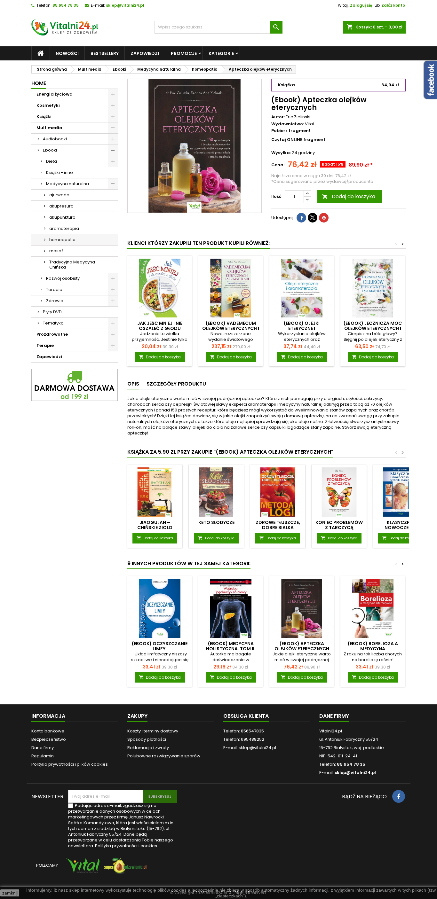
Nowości (67, 53)
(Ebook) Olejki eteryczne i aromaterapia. (301, 328)
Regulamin (42, 756)
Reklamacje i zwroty (148, 748)
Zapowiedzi (145, 53)
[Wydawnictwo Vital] (81, 869)
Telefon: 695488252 (243, 739)
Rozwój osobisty (63, 278)
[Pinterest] (324, 218)
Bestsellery (105, 53)
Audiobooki (55, 139)
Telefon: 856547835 (243, 731)
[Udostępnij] (301, 218)
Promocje (184, 53)
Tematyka (53, 323)
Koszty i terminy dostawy (152, 731)
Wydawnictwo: (287, 124)
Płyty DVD (52, 312)
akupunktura (62, 217)
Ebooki (50, 150)
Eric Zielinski (298, 117)
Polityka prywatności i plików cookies (69, 764)
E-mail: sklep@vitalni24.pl (249, 748)
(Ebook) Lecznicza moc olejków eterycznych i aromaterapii (373, 328)
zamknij (10, 892)
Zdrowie (54, 301)
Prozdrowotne (52, 334)
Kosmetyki (48, 105)
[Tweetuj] (312, 218)
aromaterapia (64, 228)
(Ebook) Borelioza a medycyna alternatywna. (373, 648)
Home (38, 83)
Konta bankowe (47, 731)
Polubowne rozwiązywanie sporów (163, 756)
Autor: (278, 117)
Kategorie (221, 53)
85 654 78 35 (65, 5)
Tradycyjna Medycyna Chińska (72, 264)
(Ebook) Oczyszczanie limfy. (159, 646)
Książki (44, 116)
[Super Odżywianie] (124, 869)
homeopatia (62, 240)
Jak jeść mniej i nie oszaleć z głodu (159, 326)
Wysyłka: (281, 153)
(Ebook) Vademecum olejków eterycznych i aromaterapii (230, 328)
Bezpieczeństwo (48, 739)
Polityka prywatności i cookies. (126, 846)
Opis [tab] (133, 383)
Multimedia (49, 128)
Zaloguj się (361, 5)
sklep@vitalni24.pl (125, 5)
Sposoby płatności (146, 739)
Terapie (54, 289)
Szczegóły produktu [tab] (176, 383)
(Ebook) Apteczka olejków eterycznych (301, 646)
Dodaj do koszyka (348, 196)
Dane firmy (42, 748)
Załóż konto (393, 5)
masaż (56, 251)
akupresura (61, 206)
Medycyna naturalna (67, 184)
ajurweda (59, 195)
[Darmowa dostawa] (74, 385)
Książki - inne (59, 172)
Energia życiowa (54, 94)
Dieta (51, 161)
